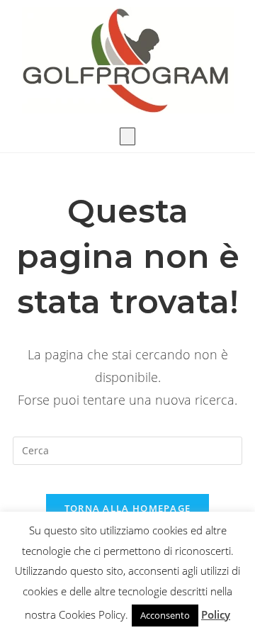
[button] (127, 136)
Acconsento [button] (165, 615)
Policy (215, 614)
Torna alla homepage (127, 508)
